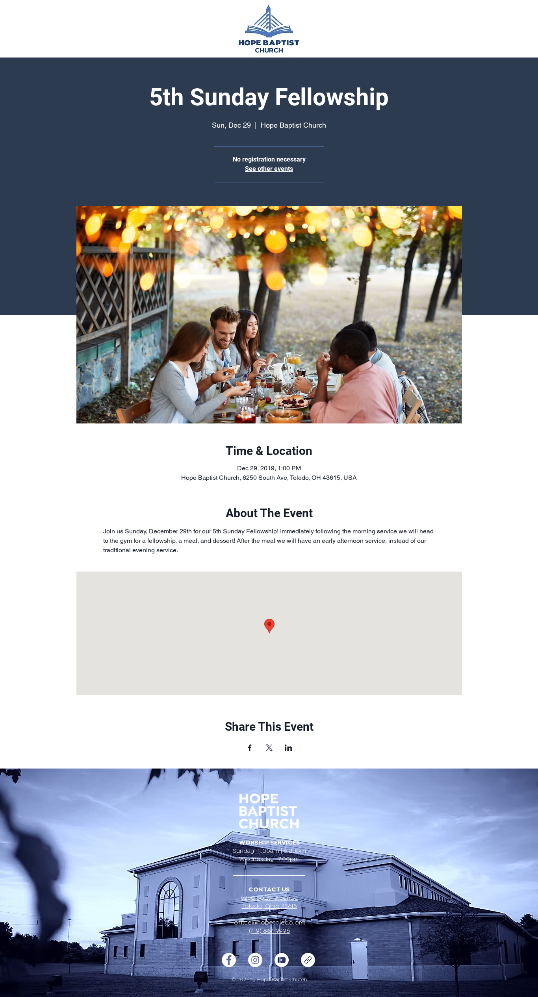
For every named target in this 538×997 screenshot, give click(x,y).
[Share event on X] (269, 748)
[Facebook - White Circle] (229, 960)
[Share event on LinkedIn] (288, 748)
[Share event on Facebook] (250, 748)
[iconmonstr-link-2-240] (308, 960)
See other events (269, 169)
